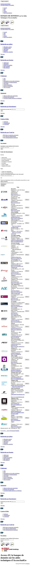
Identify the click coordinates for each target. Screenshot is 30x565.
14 (7, 430)
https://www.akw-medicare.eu (17, 346)
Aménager (5, 121)
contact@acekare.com (16, 257)
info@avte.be (14, 209)
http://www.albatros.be (16, 354)
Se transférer (6, 66)
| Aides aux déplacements (9, 136)
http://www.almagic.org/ (17, 386)
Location (4, 163)
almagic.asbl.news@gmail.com (18, 385)
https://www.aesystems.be (16, 306)
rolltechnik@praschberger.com (17, 394)
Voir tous (3, 54)
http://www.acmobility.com (17, 266)
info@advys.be (14, 298)
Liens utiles (5, 83)
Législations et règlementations (10, 82)
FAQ (4, 10)
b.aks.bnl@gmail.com (16, 336)
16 (10, 430)
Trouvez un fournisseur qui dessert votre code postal (12, 174)
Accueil (5, 7)
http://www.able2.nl (16, 226)
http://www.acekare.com (16, 258)
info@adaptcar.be (15, 281)
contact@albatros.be (15, 353)
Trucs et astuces (6, 87)
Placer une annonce (7, 12)
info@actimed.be (15, 272)
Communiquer (6, 123)
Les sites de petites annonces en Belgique (12, 98)
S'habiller (6, 64)
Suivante (13, 430)
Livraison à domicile (6, 159)
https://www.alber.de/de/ (16, 363)
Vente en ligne (5, 164)
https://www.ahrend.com (16, 329)
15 (8, 430)
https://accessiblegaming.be (17, 241)
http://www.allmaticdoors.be (17, 378)
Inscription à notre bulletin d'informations (10, 146)
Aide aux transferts (8, 51)
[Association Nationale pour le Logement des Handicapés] (12, 24)
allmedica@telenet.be (15, 369)
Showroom (4, 157)
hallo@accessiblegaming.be (17, 240)
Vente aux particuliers (6, 171)
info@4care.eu (14, 193)
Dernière (17, 430)
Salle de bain (7, 48)
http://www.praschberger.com (17, 397)
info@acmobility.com (16, 265)
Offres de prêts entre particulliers (10, 95)
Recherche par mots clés (6, 109)
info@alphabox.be (15, 403)
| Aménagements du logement (10, 137)
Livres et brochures (7, 84)
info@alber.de (14, 362)
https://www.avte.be (15, 210)
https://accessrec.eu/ (16, 249)
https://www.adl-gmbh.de (16, 292)
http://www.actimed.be (16, 274)
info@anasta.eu (14, 419)
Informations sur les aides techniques (11, 81)
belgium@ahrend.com (16, 328)
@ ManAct (27, 563)
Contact (5, 11)
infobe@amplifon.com (16, 411)
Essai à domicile (5, 160)
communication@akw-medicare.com (16, 344)
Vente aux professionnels (7, 172)
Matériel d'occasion (6, 166)
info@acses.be (14, 201)
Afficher (27, 191)
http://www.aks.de (15, 337)
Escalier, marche (7, 46)
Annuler (2, 185)
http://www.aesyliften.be (16, 321)
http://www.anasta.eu (15, 420)
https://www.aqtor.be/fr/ (16, 426)
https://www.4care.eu (15, 195)
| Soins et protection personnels (10, 135)
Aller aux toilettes (7, 65)
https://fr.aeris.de (14, 314)
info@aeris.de (14, 312)
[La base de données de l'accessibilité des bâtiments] (3, 24)
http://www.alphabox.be (16, 404)
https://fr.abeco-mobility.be (17, 218)
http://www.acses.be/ (15, 202)
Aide (4, 9)
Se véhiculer (6, 124)
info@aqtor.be (14, 425)
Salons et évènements (8, 86)
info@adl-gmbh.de (15, 290)
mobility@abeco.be (15, 217)
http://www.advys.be (15, 299)
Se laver (6, 62)
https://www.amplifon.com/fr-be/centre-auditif (17, 413)
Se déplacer (6, 67)
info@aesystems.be (15, 305)
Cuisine (5, 49)
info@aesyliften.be (15, 320)
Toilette (5, 50)
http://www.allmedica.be (16, 371)
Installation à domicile (7, 161)
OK (1, 110)
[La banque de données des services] (7, 24)
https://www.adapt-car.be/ (16, 283)
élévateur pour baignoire (8, 97)
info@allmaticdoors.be (16, 377)
